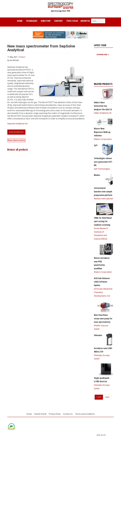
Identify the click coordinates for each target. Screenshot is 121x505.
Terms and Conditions (85, 414)
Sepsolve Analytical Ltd (17, 123)
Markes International (103, 198)
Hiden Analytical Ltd (102, 113)
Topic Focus (72, 20)
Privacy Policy (55, 414)
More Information (16, 132)
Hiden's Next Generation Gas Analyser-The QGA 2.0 (103, 106)
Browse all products (17, 149)
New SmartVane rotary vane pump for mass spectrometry (103, 318)
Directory (46, 20)
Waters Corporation (103, 139)
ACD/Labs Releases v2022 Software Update (102, 282)
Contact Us (68, 414)
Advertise (85, 20)
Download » (103, 54)
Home (19, 20)
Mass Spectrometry (16, 140)
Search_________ (98, 21)
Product (22, 57)
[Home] (60, 7)
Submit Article (40, 414)
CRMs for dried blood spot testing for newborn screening (103, 221)
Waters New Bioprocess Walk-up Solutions (102, 132)
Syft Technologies (102, 169)
